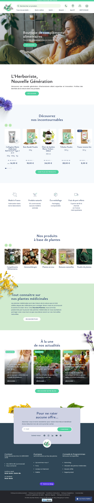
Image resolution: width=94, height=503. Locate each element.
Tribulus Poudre (66, 147)
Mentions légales (50, 495)
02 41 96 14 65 (10, 464)
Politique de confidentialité (36, 493)
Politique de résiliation (63, 495)
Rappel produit (69, 472)
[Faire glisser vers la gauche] (6, 125)
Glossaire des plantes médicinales (75, 466)
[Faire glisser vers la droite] (10, 125)
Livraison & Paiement (42, 469)
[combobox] (38, 6)
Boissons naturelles (66, 267)
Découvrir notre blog (47, 391)
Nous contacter (11, 466)
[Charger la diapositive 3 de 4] (9, 168)
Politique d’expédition (67, 493)
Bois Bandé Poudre (30, 147)
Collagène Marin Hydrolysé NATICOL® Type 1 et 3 (12, 150)
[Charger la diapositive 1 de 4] (6, 168)
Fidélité (37, 472)
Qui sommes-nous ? (42, 462)
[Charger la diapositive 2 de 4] (8, 168)
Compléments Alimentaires (12, 268)
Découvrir (30, 45)
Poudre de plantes (84, 267)
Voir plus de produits (47, 172)
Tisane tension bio (84, 147)
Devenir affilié (68, 469)
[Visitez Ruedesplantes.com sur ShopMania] (47, 501)
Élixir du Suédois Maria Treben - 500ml (48, 149)
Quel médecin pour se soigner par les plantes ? (46, 368)
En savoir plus (32, 319)
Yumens (66, 497)
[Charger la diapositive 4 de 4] (11, 168)
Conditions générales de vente (35, 495)
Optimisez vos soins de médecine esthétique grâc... (76, 366)
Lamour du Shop (52, 497)
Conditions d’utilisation (53, 493)
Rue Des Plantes (34, 497)
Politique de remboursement (19, 493)
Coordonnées (79, 493)
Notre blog (67, 462)
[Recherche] (18, 6)
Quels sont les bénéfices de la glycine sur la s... (17, 366)
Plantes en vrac (48, 267)
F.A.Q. (37, 466)
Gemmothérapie (30, 267)
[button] (23, 10)
